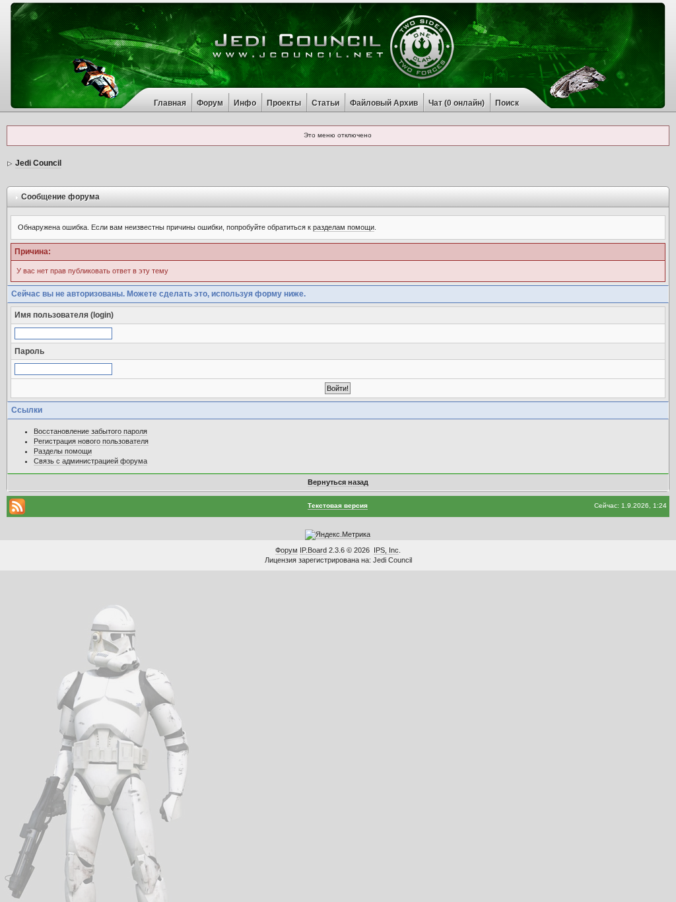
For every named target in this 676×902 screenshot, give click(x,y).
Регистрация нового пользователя (91, 441)
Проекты (284, 103)
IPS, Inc (386, 550)
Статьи (325, 103)
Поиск (507, 103)
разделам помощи (343, 227)
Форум (210, 103)
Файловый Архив (384, 103)
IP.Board (313, 550)
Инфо (245, 103)
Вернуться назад (338, 482)
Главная (170, 103)
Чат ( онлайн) (456, 103)
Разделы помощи (63, 451)
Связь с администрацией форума (90, 461)
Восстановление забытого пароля (90, 431)
